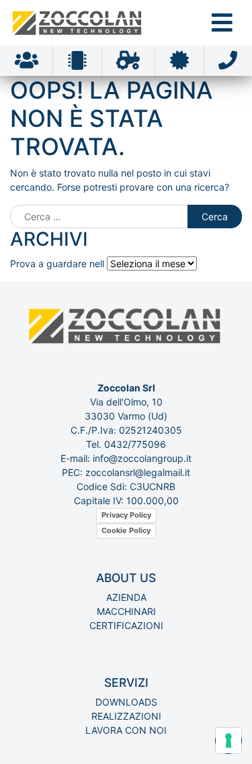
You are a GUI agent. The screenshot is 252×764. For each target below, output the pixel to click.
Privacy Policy (126, 515)
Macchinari (126, 611)
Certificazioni (126, 625)
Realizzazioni (126, 716)
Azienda (126, 597)
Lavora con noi (126, 730)
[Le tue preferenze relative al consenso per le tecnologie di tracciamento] (228, 740)
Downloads (126, 702)
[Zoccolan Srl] (78, 22)
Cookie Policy (126, 530)
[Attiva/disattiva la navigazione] (222, 22)
